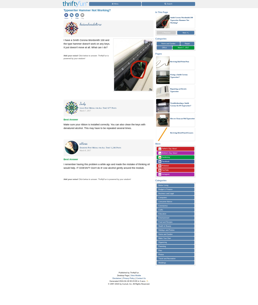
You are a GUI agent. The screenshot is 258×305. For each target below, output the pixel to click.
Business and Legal (166, 194)
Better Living (163, 185)
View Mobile (136, 275)
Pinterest (165, 166)
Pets (160, 251)
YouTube (165, 170)
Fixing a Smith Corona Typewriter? (179, 76)
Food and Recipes (165, 222)
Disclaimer (116, 278)
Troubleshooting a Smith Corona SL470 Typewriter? (180, 104)
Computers (162, 198)
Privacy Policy (129, 278)
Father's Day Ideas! (168, 149)
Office (164, 48)
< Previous (166, 33)
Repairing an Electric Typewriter (178, 90)
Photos (161, 255)
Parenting (162, 246)
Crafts (160, 210)
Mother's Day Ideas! (168, 153)
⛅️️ (147, 281)
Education (162, 214)
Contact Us (141, 278)
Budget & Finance (165, 189)
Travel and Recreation (166, 259)
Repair (187, 44)
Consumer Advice (165, 202)
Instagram (165, 174)
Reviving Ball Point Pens (179, 62)
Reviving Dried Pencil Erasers (181, 133)
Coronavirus (163, 206)
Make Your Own (164, 238)
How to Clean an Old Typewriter (182, 119)
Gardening (164, 157)
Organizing (162, 242)
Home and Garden (168, 44)
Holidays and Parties (166, 230)
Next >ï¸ (186, 33)
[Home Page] (75, 1)
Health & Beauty (164, 226)
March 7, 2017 (183, 48)
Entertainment (163, 218)
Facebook (165, 161)
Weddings (162, 263)
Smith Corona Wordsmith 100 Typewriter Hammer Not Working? (181, 20)
